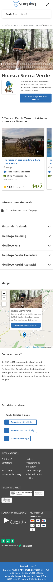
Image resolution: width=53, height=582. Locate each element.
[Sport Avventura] (24, 4)
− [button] (4, 298)
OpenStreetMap (38, 347)
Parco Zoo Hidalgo (20, 438)
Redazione (6, 470)
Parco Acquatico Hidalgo (23, 422)
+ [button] (4, 293)
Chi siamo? (6, 459)
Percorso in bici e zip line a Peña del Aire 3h (22, 161)
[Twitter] (28, 570)
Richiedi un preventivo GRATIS (36, 98)
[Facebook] (21, 570)
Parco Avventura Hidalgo (23, 430)
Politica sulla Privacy (11, 474)
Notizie (29, 459)
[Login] (48, 4)
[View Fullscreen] (4, 304)
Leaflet (27, 347)
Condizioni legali (34, 470)
